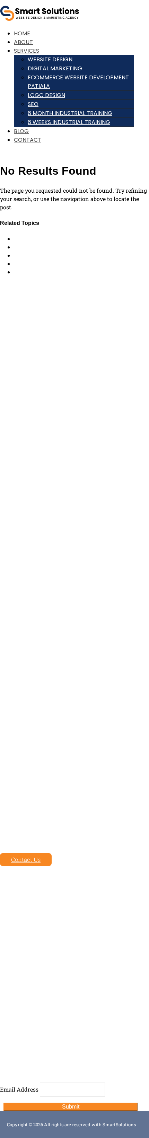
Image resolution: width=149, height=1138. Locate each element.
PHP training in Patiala (44, 255)
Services (26, 51)
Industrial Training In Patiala (52, 271)
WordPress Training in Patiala (54, 263)
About (23, 42)
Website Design (50, 59)
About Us (12, 909)
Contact (27, 140)
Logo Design (46, 95)
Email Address (19, 1089)
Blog (21, 131)
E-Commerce (16, 983)
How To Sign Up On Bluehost (51, 238)
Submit (70, 1107)
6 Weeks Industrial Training (69, 122)
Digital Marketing (55, 68)
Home (22, 33)
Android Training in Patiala (50, 247)
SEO (33, 104)
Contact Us (26, 860)
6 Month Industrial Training (70, 113)
